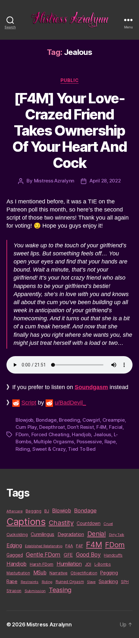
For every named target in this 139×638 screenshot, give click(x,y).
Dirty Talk (116, 534)
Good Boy (88, 554)
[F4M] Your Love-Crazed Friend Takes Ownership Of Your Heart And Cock (69, 130)
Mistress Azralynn (54, 181)
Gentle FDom (43, 554)
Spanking (108, 581)
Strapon (13, 590)
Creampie (113, 420)
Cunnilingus (42, 534)
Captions (26, 521)
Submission (35, 591)
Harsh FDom (41, 564)
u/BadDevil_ (70, 402)
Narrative (58, 572)
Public (69, 80)
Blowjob (24, 420)
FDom (22, 434)
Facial (116, 427)
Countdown (89, 523)
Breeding (69, 420)
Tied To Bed (81, 449)
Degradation (71, 534)
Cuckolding (16, 534)
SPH (125, 582)
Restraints (29, 582)
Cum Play (26, 427)
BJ (46, 511)
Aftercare (14, 511)
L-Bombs (102, 564)
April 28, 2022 (105, 181)
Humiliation (69, 564)
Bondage (46, 420)
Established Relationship (43, 546)
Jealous (102, 434)
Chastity (61, 523)
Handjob (81, 434)
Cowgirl (91, 420)
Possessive (89, 441)
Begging (33, 511)
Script (28, 402)
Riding (23, 449)
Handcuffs (113, 555)
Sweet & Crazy (49, 449)
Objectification (83, 573)
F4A (69, 545)
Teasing (60, 590)
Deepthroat (52, 427)
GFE (68, 555)
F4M (101, 427)
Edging (14, 545)
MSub (40, 573)
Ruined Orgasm (70, 582)
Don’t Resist (80, 427)
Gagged (14, 555)
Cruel (108, 523)
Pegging (109, 573)
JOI (88, 564)
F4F (79, 545)
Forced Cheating (50, 434)
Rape (110, 441)
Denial (96, 534)
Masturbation (18, 573)
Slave (91, 582)
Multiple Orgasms (54, 441)
